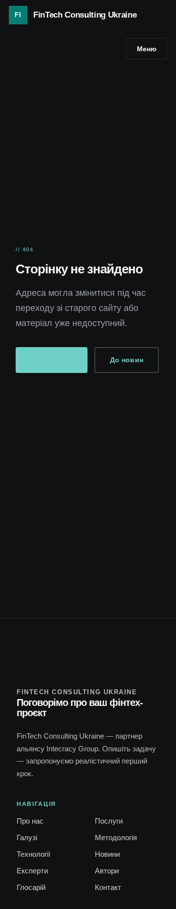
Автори (107, 871)
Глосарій (31, 887)
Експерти (32, 871)
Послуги (109, 821)
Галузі (27, 837)
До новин (126, 360)
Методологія (116, 837)
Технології (33, 854)
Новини (107, 854)
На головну (51, 360)
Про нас (30, 821)
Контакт (108, 887)
